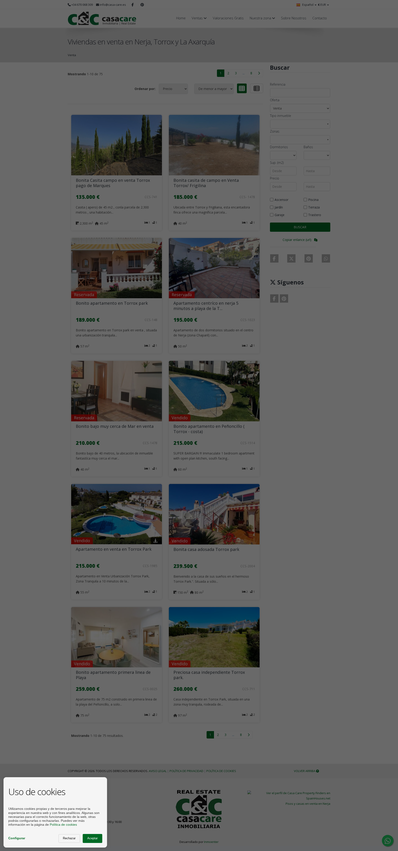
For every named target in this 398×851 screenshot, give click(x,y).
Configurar (16, 838)
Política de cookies (63, 824)
